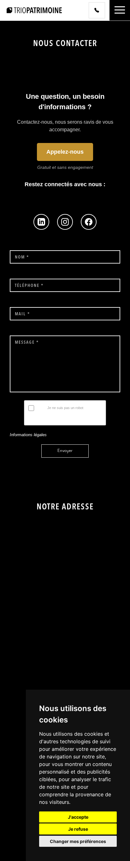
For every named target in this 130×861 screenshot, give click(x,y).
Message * (27, 342)
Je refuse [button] (78, 829)
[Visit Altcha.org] (99, 409)
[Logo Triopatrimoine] (34, 10)
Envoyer (65, 451)
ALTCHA (96, 418)
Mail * (22, 314)
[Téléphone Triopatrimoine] (97, 10)
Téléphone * (29, 285)
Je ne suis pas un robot (65, 408)
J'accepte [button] (78, 817)
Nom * (22, 257)
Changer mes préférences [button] (78, 841)
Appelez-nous (65, 152)
